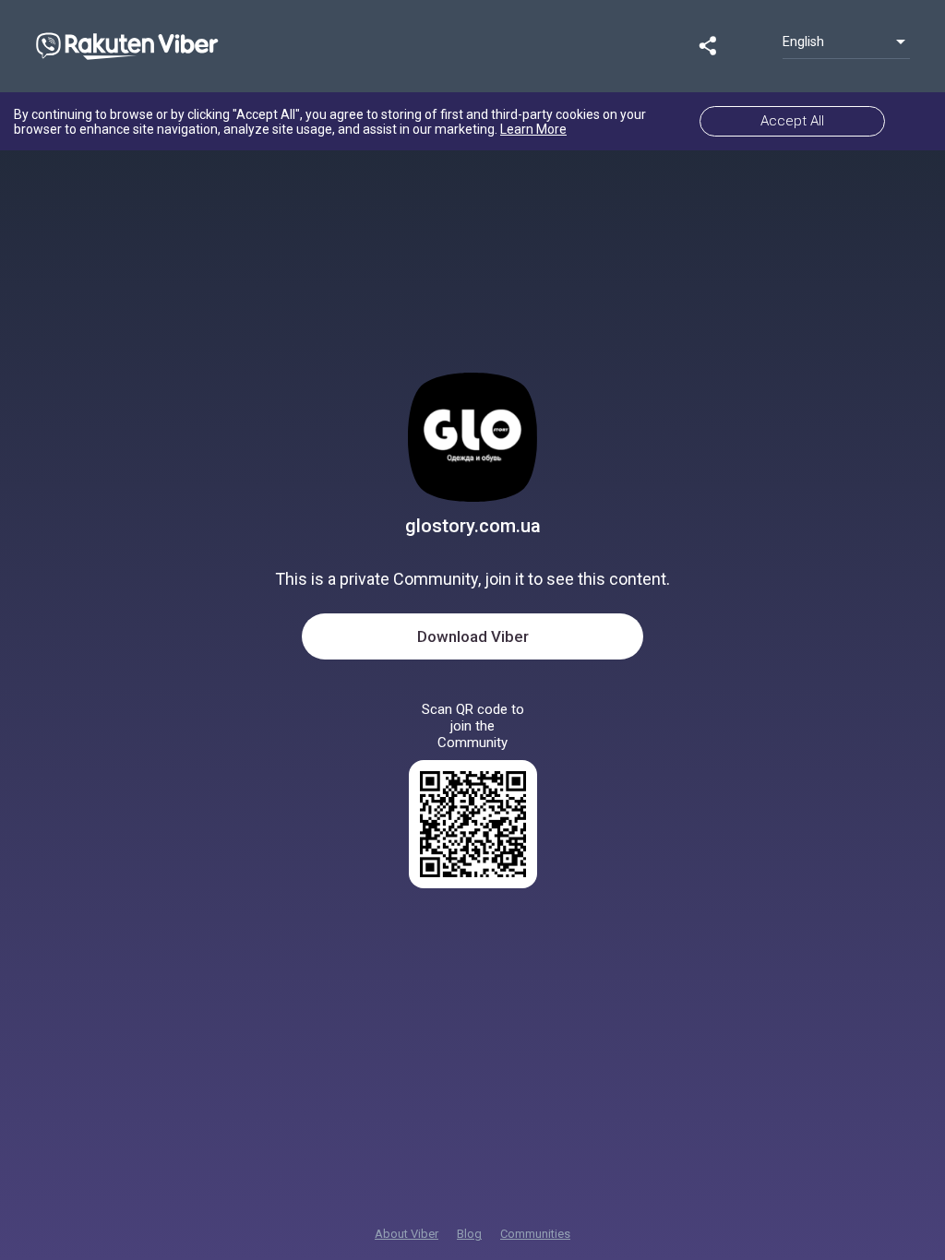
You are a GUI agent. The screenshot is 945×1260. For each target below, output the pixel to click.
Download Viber (473, 636)
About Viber (406, 1234)
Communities (535, 1234)
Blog (469, 1234)
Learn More (533, 129)
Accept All (792, 121)
